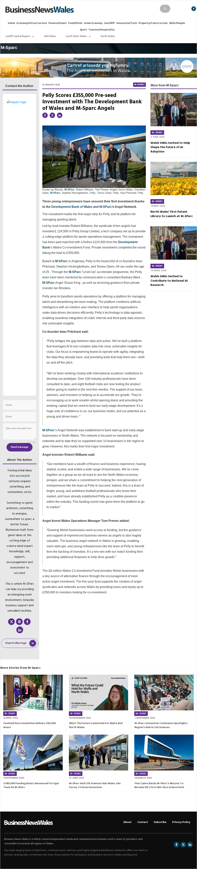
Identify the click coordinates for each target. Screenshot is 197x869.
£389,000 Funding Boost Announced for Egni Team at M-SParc (31, 785)
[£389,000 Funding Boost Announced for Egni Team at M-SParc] (33, 752)
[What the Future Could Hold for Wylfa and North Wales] (98, 692)
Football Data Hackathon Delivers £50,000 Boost (29, 725)
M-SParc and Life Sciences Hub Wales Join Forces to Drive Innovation (95, 785)
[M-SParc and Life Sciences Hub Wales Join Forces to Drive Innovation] (98, 752)
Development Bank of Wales (71, 206)
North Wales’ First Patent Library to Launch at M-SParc (171, 214)
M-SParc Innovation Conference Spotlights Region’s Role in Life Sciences (161, 725)
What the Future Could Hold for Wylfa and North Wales (96, 725)
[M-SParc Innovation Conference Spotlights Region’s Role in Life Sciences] (164, 692)
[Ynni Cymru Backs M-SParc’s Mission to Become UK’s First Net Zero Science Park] (164, 752)
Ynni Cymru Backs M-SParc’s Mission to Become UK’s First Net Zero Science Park (159, 785)
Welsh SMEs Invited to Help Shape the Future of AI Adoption (170, 147)
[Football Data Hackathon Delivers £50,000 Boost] (33, 692)
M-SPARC (139, 85)
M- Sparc (157, 133)
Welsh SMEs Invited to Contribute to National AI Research (169, 281)
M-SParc (69, 189)
